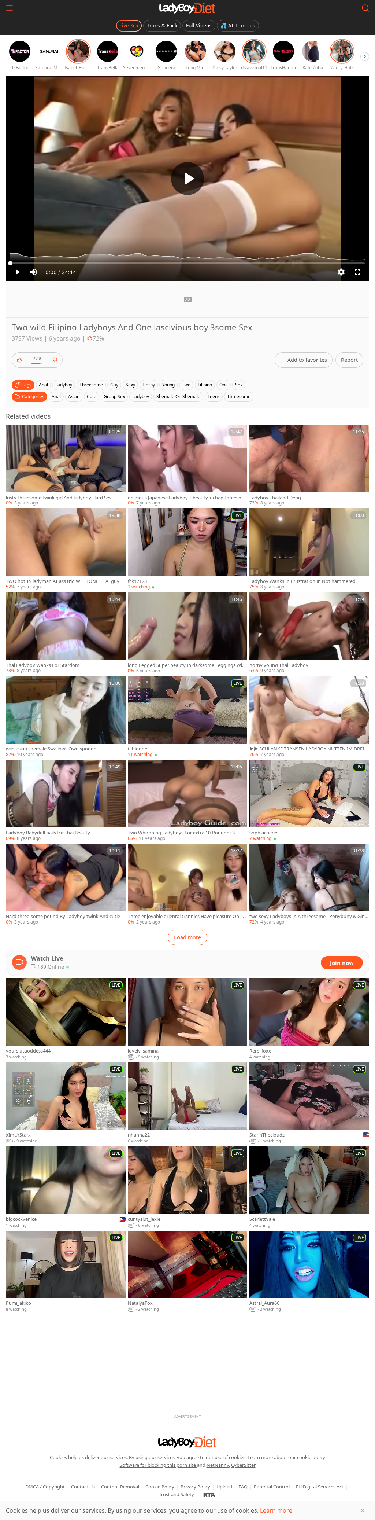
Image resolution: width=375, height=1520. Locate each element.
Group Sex (114, 396)
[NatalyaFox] (188, 1271)
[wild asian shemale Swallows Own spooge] (66, 717)
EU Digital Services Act (320, 1486)
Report (349, 359)
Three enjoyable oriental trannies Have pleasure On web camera (187, 916)
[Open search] (365, 8)
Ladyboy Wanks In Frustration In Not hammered (302, 581)
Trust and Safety (176, 1494)
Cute (91, 396)
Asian (73, 396)
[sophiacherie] (309, 801)
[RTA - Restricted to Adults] (209, 1494)
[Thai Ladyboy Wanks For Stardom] (66, 633)
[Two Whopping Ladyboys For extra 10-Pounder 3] (188, 801)
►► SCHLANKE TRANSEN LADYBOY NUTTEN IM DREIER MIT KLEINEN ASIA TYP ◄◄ (308, 748)
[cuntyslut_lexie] (188, 1187)
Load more (187, 937)
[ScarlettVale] (309, 1187)
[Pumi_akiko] (66, 1271)
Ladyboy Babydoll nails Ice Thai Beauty (48, 832)
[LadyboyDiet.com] (187, 8)
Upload (224, 1486)
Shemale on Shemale (178, 396)
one (223, 385)
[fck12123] (188, 549)
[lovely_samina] (188, 1019)
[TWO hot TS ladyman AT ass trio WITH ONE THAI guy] (66, 549)
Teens (214, 396)
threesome (91, 385)
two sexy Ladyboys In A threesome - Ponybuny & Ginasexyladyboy (308, 916)
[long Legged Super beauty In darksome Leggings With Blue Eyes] (188, 633)
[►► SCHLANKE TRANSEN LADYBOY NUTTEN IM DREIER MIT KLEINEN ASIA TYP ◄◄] (309, 717)
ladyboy (63, 385)
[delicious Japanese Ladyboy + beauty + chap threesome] (188, 466)
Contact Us (83, 1486)
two (186, 385)
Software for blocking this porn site (158, 1465)
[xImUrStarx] (66, 1103)
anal (43, 385)
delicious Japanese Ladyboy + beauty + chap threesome (187, 497)
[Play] (187, 178)
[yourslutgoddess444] (66, 1019)
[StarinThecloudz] (309, 1103)
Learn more (276, 1510)
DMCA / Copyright (45, 1486)
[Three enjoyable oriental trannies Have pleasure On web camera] (188, 885)
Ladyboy (140, 396)
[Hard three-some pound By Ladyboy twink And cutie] (66, 885)
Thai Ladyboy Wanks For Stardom (42, 665)
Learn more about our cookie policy (286, 1457)
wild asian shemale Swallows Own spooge (51, 748)
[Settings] (341, 272)
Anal (56, 396)
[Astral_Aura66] (309, 1271)
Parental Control (272, 1486)
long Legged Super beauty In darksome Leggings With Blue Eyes (187, 665)
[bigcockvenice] (66, 1187)
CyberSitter (243, 1465)
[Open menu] (9, 8)
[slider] (187, 263)
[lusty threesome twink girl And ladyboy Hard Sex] (66, 466)
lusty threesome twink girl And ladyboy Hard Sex (59, 497)
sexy (130, 385)
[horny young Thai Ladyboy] (309, 633)
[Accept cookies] (362, 1510)
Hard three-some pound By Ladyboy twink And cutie (63, 916)
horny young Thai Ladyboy (278, 665)
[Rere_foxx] (309, 1019)
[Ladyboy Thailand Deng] (309, 466)
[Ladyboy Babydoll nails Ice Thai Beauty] (66, 801)
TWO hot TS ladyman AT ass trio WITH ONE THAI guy (62, 581)
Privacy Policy (195, 1486)
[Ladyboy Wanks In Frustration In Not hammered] (309, 549)
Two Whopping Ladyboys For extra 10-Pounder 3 (181, 832)
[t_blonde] (188, 717)
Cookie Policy (159, 1486)
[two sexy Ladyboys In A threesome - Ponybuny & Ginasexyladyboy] (309, 885)
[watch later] (15, 434)
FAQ (243, 1486)
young (168, 385)
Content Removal (120, 1486)
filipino (205, 385)
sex (238, 385)
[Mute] (33, 272)
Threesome (238, 396)
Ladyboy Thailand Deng (275, 497)
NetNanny (218, 1465)
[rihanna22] (188, 1103)
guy (114, 385)
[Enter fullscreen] (357, 272)
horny (148, 385)
